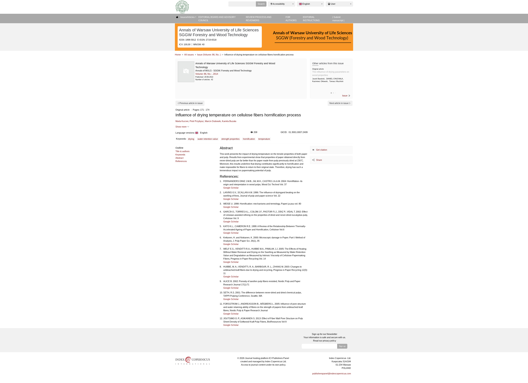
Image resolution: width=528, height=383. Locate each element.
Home (178, 54)
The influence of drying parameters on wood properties (330, 73)
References (181, 161)
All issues (189, 54)
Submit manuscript (337, 19)
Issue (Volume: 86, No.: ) (209, 54)
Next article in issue (339, 103)
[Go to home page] (177, 17)
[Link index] (192, 360)
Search (261, 4)
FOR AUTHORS (291, 19)
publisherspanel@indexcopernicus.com (331, 373)
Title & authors (182, 151)
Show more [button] (181, 127)
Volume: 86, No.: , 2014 (206, 74)
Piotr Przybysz (197, 121)
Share (319, 160)
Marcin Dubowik (213, 121)
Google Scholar (231, 188)
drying (191, 139)
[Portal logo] (188, 7)
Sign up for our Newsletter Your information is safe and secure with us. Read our (324, 337)
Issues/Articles (187, 17)
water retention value (208, 139)
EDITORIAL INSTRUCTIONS (311, 19)
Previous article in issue (191, 103)
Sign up (342, 346)
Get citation (321, 150)
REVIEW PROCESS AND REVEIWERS (258, 19)
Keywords (180, 154)
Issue (345, 95)
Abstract (179, 158)
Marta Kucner (181, 121)
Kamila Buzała (229, 121)
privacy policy (329, 341)
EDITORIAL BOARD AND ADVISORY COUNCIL (217, 19)
